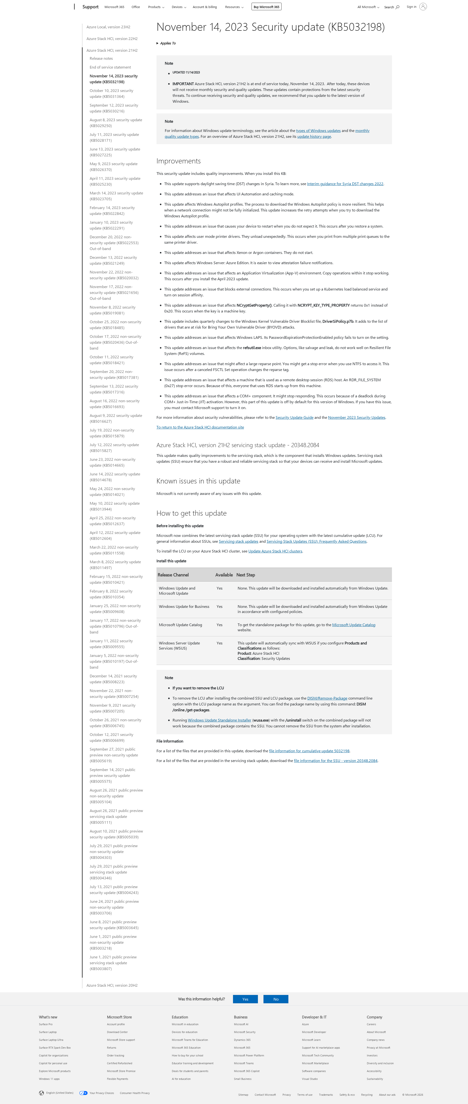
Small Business (243, 1079)
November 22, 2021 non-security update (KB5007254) (114, 693)
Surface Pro (45, 1024)
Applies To (168, 43)
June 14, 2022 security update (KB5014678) (115, 476)
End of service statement (110, 67)
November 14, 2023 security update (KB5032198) (114, 78)
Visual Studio (310, 1079)
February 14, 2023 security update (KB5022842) (112, 210)
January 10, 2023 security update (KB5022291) (111, 225)
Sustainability (375, 1079)
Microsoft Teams (244, 1063)
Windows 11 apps (49, 1079)
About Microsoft (376, 1032)
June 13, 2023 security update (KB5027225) (115, 151)
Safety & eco (347, 1094)
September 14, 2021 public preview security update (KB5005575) (112, 775)
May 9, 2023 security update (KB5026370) (113, 166)
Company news (376, 1040)
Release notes (101, 58)
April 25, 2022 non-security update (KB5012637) (113, 520)
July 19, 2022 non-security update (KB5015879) (112, 432)
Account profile (116, 1024)
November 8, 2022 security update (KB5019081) (113, 309)
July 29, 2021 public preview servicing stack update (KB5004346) (114, 871)
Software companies (314, 1071)
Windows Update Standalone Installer (219, 720)
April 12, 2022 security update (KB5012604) (115, 535)
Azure (305, 1024)
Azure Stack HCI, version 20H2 (112, 985)
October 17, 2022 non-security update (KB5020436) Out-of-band (115, 342)
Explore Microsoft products (55, 1071)
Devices (177, 7)
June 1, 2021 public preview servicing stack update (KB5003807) (113, 962)
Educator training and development (193, 1063)
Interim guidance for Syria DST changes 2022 (345, 183)
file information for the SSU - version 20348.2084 (336, 760)
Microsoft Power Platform (249, 1055)
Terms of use (304, 1094)
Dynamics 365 (242, 1040)
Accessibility (374, 1071)
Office (136, 7)
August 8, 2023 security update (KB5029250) (116, 122)
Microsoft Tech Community (318, 1055)
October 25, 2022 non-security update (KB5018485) (115, 324)
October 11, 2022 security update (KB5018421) (111, 359)
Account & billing (205, 7)
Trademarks (326, 1094)
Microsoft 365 (114, 7)
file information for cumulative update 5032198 (309, 750)
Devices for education (184, 1032)
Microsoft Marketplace (315, 1063)
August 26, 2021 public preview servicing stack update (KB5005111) (116, 816)
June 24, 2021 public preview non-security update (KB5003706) (114, 907)
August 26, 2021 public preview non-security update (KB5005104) (116, 795)
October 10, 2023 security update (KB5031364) (111, 93)
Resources (232, 7)
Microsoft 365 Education (186, 1047)
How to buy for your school (187, 1055)
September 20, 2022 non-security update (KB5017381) (114, 374)
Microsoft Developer (314, 1032)
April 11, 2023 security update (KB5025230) (115, 181)
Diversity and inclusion (380, 1063)
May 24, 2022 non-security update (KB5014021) (112, 491)
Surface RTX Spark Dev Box (55, 1047)
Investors (372, 1055)
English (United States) (59, 1092)
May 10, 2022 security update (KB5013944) (115, 506)
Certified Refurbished (119, 1063)
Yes (245, 999)
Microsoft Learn (311, 1040)
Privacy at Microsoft (378, 1047)
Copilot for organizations (53, 1055)
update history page (314, 136)
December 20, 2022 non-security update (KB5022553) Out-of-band (114, 242)
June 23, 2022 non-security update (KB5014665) (113, 462)
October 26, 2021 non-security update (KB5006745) (115, 722)
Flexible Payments (117, 1079)
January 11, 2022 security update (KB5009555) (111, 643)
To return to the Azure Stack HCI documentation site (200, 427)
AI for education (181, 1079)
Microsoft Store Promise (121, 1071)
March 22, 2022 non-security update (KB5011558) (114, 549)
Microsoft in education (185, 1024)
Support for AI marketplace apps (321, 1047)
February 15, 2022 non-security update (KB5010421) (116, 579)
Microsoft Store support (121, 1040)
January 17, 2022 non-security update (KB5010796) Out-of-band (115, 626)
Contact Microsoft (265, 1094)
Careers (371, 1024)
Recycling (366, 1094)
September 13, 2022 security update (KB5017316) (114, 388)
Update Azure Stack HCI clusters (275, 550)
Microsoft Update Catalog (353, 624)
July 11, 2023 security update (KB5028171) (114, 137)
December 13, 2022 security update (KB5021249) (113, 260)
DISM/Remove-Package (327, 698)
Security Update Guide (294, 417)
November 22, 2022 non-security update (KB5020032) (114, 274)
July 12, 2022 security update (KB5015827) (114, 447)
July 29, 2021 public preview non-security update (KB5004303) (114, 851)
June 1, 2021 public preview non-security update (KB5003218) (113, 942)
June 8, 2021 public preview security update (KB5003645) (114, 924)
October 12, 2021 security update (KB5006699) (111, 737)
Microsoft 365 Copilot (247, 1071)
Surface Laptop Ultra (51, 1040)
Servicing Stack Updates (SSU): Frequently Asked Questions (317, 541)
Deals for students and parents (190, 1071)
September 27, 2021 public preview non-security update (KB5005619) (114, 754)
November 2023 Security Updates (356, 417)
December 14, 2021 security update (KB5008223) (113, 678)
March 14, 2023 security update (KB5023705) (116, 195)
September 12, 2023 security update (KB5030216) (114, 107)
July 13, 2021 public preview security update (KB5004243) (114, 889)
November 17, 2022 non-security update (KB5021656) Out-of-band (114, 292)
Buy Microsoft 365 (266, 7)
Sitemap (243, 1094)
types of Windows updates (318, 130)
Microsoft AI (241, 1024)
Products (154, 7)
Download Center (117, 1032)
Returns (111, 1047)
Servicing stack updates (238, 541)
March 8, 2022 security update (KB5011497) (115, 564)
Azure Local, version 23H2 (108, 26)
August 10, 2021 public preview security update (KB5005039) (116, 833)
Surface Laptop (48, 1032)
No (276, 999)
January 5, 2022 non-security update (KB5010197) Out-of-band (114, 661)
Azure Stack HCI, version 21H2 (112, 50)
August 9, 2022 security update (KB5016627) (116, 418)
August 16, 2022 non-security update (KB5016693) (115, 403)
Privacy (287, 1094)
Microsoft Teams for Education (190, 1040)
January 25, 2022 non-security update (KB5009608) (115, 608)
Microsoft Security (244, 1032)
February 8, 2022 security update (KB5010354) (111, 593)
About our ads (387, 1094)
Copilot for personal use (53, 1063)
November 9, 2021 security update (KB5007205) (113, 708)
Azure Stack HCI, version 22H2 (112, 38)
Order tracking (115, 1055)
